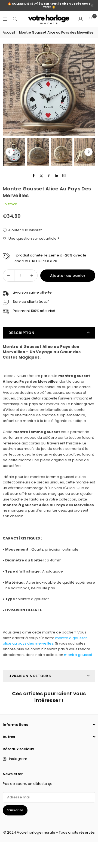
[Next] (88, 152)
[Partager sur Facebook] (34, 175)
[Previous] (9, 152)
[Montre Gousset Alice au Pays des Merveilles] (14, 151)
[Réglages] (80, 19)
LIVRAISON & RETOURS (29, 675)
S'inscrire (15, 810)
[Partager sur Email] (64, 175)
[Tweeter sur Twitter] (41, 175)
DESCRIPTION (21, 332)
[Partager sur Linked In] (57, 175)
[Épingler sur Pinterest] (49, 175)
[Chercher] (15, 18)
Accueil (9, 32)
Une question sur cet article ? (34, 238)
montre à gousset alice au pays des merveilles (45, 640)
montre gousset (78, 654)
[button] (90, 19)
